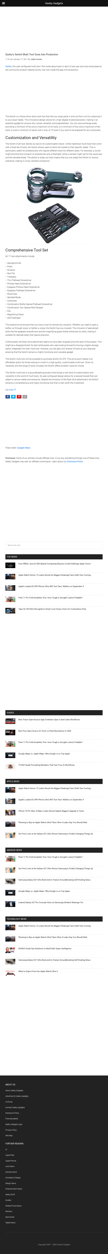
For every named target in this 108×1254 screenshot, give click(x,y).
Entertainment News (13, 1189)
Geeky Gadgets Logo (13, 1124)
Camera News (11, 1172)
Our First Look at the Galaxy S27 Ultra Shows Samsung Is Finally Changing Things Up (55, 834)
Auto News (9, 1166)
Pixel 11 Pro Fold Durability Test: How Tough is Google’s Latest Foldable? (50, 598)
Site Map (9, 1135)
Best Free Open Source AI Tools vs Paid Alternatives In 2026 (44, 731)
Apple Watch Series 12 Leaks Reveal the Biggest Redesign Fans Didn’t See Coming (54, 575)
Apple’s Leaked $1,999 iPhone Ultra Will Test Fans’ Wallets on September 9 (51, 586)
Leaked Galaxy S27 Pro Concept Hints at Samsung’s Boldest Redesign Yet (50, 902)
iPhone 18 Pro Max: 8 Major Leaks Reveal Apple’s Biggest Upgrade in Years (51, 811)
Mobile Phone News (13, 1206)
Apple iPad (9, 1155)
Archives (8, 1102)
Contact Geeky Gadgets (15, 1107)
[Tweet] (13, 397)
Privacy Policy (11, 1130)
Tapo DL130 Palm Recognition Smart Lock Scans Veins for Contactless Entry (52, 609)
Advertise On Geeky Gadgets (16, 1096)
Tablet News (10, 1223)
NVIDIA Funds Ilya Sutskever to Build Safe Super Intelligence (44, 948)
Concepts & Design (13, 1178)
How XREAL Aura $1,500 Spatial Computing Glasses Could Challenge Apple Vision (54, 564)
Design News (10, 1183)
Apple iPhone (10, 1161)
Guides (8, 1200)
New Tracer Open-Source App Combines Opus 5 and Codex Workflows (49, 719)
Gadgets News (23, 448)
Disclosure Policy (75, 461)
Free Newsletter (11, 1119)
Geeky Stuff (10, 1194)
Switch (8, 66)
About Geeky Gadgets (14, 1090)
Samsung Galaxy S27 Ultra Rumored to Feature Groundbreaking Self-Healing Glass (54, 880)
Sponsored (9, 1217)
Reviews (8, 1211)
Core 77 (12, 390)
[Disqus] (54, 507)
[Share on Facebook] (8, 397)
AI (6, 1149)
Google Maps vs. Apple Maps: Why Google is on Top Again (44, 754)
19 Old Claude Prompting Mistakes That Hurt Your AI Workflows (46, 765)
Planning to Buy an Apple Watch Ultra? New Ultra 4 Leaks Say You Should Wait (52, 822)
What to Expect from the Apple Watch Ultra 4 (38, 971)
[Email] (25, 397)
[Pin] (19, 397)
